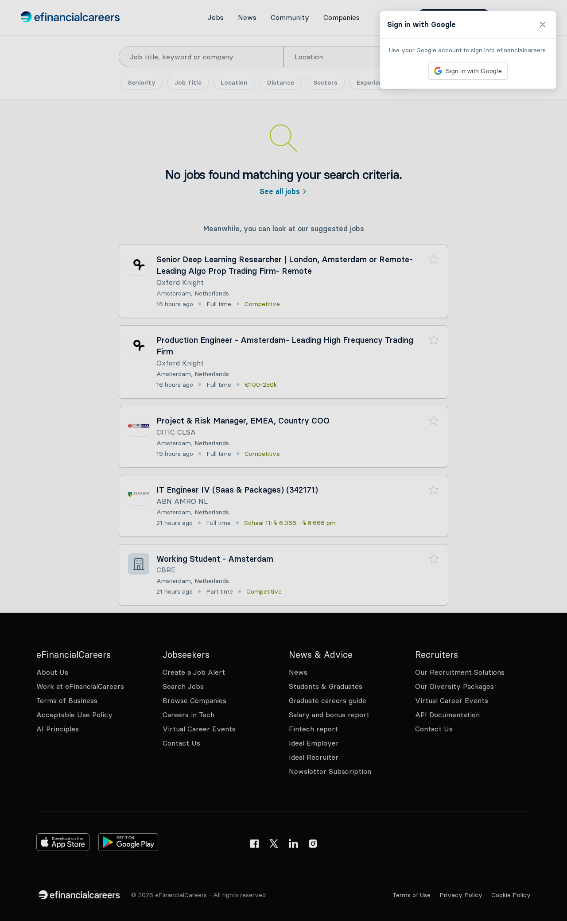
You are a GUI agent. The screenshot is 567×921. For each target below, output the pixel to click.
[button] (283, 460)
